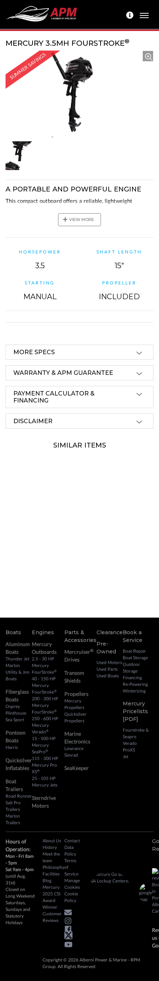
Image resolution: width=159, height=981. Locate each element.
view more (78, 219)
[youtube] (70, 946)
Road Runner (19, 796)
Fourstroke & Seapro (136, 733)
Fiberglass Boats (17, 695)
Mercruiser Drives (79, 655)
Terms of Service (71, 867)
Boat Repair (134, 651)
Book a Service (132, 636)
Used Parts (107, 669)
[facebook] (69, 930)
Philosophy (53, 867)
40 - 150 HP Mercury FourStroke (44, 685)
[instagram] (69, 922)
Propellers (76, 694)
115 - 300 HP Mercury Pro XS (45, 765)
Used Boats (108, 675)
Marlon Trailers (13, 819)
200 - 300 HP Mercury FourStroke (45, 705)
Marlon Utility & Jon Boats (18, 672)
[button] (69, 913)
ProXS (129, 750)
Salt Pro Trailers (13, 806)
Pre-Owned (106, 647)
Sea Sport (15, 719)
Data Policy (70, 850)
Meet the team (51, 857)
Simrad (71, 755)
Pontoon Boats (16, 736)
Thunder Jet (17, 659)
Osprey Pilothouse (16, 710)
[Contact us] (130, 14)
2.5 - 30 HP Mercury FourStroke (44, 665)
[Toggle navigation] (144, 14)
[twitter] (70, 937)
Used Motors (109, 662)
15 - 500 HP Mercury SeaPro (43, 745)
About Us (52, 840)
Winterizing (134, 691)
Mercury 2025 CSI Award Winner (52, 897)
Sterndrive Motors (44, 802)
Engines (43, 632)
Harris (12, 747)
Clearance (110, 632)
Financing (132, 677)
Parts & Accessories (80, 636)
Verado (130, 743)
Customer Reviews (52, 917)
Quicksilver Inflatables (19, 764)
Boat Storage (135, 657)
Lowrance (74, 748)
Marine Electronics (77, 737)
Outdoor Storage (131, 668)
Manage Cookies (72, 884)
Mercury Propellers (74, 704)
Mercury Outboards (44, 648)
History (50, 847)
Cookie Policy (71, 897)
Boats (13, 632)
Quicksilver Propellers (75, 717)
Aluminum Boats (18, 648)
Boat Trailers (14, 785)
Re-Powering (135, 684)
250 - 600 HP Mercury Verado (45, 725)
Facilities (51, 874)
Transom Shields (74, 677)
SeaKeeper (76, 768)
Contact (72, 840)
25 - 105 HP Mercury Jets (44, 782)
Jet (125, 756)
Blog (47, 880)
